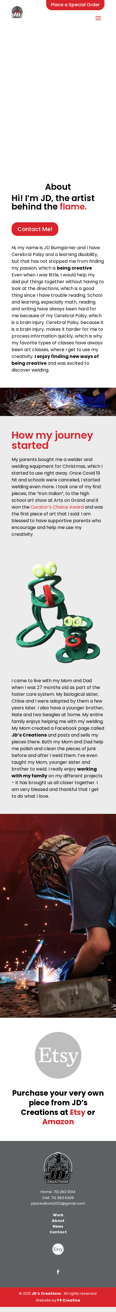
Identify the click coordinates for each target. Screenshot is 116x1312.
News (58, 1226)
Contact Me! (34, 229)
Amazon (58, 1122)
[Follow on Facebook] (58, 1272)
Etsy (77, 1112)
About (58, 1220)
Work (58, 1215)
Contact (58, 1232)
